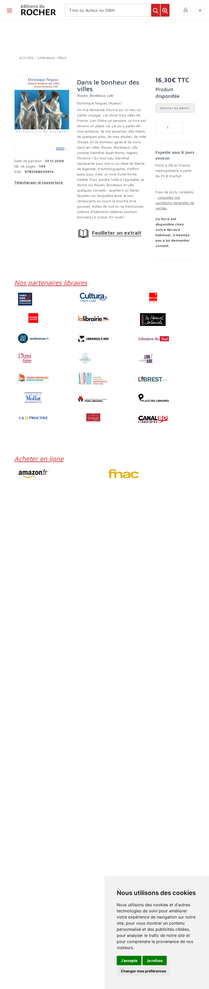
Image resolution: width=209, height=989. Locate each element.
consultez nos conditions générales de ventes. (174, 202)
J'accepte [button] (129, 960)
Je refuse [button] (155, 960)
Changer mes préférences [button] (143, 971)
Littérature (46, 57)
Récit (62, 57)
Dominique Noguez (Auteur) (99, 103)
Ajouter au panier (175, 108)
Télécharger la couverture (38, 182)
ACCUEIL (26, 57)
